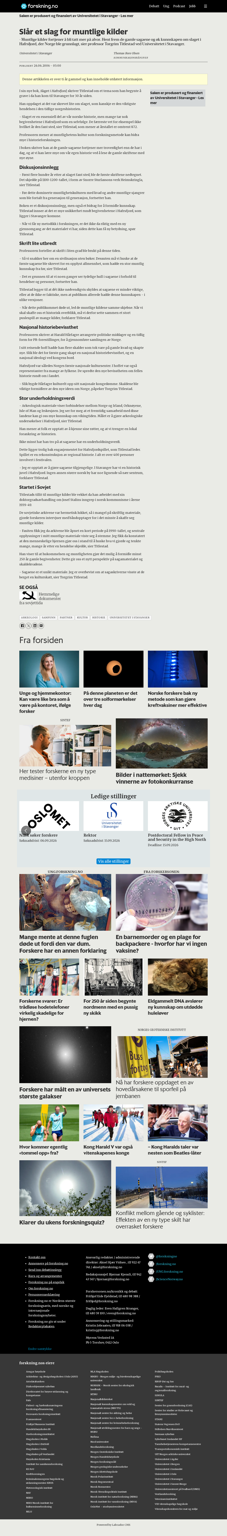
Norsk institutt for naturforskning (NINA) (114, 1496)
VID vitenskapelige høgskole (171, 1504)
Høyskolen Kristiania (38, 1459)
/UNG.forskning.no (169, 1271)
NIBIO (29, 1497)
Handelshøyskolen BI (38, 1429)
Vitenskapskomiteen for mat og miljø (176, 1508)
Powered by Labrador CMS (113, 1524)
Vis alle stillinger (113, 861)
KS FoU (30, 1469)
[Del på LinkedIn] (35, 626)
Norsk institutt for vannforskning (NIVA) (113, 1501)
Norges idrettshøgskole (104, 1471)
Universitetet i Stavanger (169, 1479)
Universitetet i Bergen (167, 1464)
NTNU (93, 1394)
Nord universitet (99, 1441)
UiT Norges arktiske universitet (172, 1454)
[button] (26, 831)
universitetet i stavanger (130, 617)
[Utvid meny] (205, 6)
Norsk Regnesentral (101, 1481)
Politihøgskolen (164, 1371)
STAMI (158, 1419)
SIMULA (159, 1395)
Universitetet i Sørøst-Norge (171, 1483)
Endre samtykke (40, 1349)
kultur (82, 617)
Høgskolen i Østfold (37, 1444)
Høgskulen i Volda (36, 1449)
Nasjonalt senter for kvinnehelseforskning (114, 1423)
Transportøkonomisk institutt (172, 1449)
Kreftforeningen (35, 1474)
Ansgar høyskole (35, 1371)
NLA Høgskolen (99, 1371)
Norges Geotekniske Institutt (107, 1451)
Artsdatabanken (35, 1381)
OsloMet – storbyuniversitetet (107, 1506)
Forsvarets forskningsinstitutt (43, 1414)
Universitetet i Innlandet (168, 1469)
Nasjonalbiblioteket (101, 1399)
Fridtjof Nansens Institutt (40, 1424)
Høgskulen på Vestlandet (40, 1454)
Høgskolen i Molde (37, 1439)
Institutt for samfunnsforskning (44, 1464)
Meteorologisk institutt (39, 1487)
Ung (166, 6)
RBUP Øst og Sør (164, 1381)
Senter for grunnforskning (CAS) (173, 1405)
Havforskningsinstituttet (40, 1434)
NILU (29, 1511)
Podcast (179, 6)
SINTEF (159, 1400)
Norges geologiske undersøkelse (109, 1466)
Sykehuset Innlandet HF (168, 1439)
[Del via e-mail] (41, 626)
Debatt (154, 6)
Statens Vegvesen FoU (167, 1424)
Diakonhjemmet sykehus (40, 1386)
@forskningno (166, 1256)
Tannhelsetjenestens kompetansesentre (178, 1444)
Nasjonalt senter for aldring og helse (111, 1413)
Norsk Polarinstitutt (101, 1476)
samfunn (48, 617)
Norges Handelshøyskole (104, 1456)
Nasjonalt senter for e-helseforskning (112, 1418)
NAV (28, 1492)
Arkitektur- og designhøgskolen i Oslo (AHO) (52, 1376)
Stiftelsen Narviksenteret (169, 1429)
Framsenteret (33, 1419)
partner (66, 617)
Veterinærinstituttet (166, 1499)
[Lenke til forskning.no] (80, 4)
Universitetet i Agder (166, 1459)
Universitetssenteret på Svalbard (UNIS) (177, 1489)
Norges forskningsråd (103, 1461)
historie (98, 617)
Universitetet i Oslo (165, 1474)
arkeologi (29, 617)
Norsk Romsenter (100, 1486)
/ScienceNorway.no (169, 1279)
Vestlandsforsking (165, 1494)
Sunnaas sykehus (164, 1434)
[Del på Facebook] (22, 626)
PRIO (158, 1376)
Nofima (94, 1436)
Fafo (28, 1400)
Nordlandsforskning (102, 1446)
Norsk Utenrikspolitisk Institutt (108, 1491)
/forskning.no (166, 1264)
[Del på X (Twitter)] (28, 626)
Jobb (192, 6)
